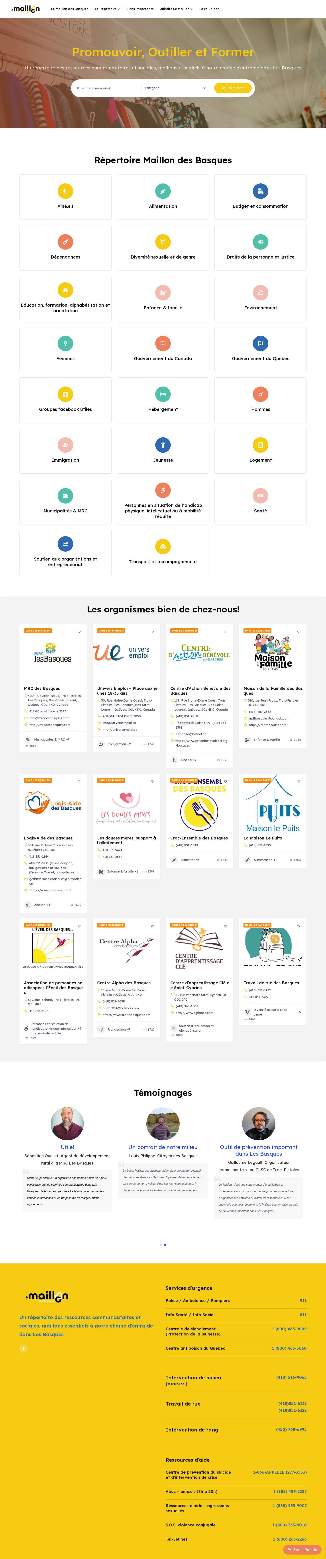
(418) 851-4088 (114, 1001)
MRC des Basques (42, 688)
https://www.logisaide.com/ (50, 890)
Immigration (116, 744)
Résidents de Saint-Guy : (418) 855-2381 (201, 725)
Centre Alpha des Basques (124, 982)
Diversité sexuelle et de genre (270, 1012)
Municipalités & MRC (49, 739)
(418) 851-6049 (187, 845)
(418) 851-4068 (187, 716)
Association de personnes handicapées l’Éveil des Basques (53, 987)
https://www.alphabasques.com (126, 1015)
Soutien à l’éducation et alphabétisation (196, 1028)
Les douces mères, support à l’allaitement (126, 840)
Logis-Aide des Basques (48, 838)
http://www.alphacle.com (195, 1013)
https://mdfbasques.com (268, 725)
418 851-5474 (112, 850)
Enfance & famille (267, 740)
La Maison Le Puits (263, 838)
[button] (161, 1245)
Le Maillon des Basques (69, 9)
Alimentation (190, 860)
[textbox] (152, 88)
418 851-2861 (39, 1011)
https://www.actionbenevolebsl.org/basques (201, 743)
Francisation (116, 1029)
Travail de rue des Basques (271, 982)
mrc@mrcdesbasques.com (49, 718)
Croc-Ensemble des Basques (199, 838)
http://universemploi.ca (120, 730)
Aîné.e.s (186, 760)
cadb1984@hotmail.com (121, 1008)
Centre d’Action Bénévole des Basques (200, 691)
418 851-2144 (39, 857)
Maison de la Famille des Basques (273, 691)
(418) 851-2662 (260, 712)
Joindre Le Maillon (174, 9)
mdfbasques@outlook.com (269, 718)
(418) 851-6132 (260, 990)
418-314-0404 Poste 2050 (122, 716)
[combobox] (177, 88)
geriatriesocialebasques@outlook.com (55, 881)
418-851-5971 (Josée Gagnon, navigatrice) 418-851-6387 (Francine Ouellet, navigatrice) (51, 867)
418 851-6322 (259, 997)
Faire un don (209, 9)
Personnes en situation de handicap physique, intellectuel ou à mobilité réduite (53, 1028)
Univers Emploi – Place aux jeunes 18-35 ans (127, 691)
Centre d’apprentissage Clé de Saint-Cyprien (200, 985)
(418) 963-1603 (187, 1006)
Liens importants (140, 9)
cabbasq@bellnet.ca (191, 734)
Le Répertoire (106, 9)
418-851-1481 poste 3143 (47, 711)
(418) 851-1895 (260, 845)
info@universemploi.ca (119, 723)
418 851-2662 (112, 857)
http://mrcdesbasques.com (50, 725)
